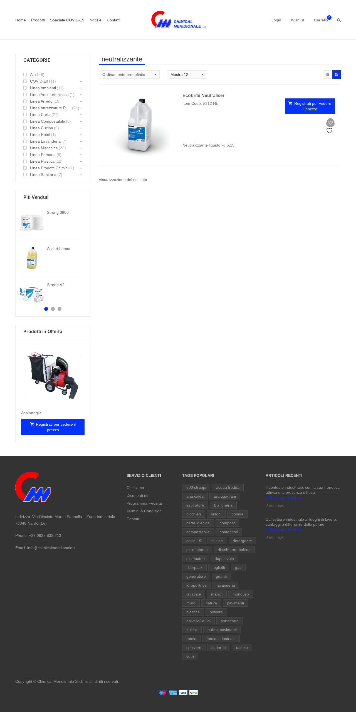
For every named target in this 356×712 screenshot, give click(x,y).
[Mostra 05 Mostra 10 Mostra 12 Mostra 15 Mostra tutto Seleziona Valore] (186, 74)
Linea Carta (40, 114)
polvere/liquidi (198, 621)
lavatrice (193, 594)
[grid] (327, 74)
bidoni (216, 514)
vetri (190, 656)
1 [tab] (46, 309)
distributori (195, 558)
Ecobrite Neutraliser (203, 95)
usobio (242, 647)
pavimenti (235, 603)
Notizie (96, 20)
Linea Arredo (41, 101)
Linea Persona (43, 154)
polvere (216, 612)
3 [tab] (59, 309)
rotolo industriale (221, 638)
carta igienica (198, 523)
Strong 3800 (58, 212)
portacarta (230, 621)
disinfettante (197, 549)
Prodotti (38, 20)
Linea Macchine (44, 148)
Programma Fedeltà (144, 503)
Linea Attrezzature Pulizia (50, 108)
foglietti (218, 567)
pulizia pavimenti (222, 629)
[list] (336, 74)
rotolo (191, 638)
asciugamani (225, 496)
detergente (242, 541)
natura (211, 603)
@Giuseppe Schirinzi (284, 497)
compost (227, 523)
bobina (237, 514)
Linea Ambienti (43, 88)
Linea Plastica (42, 161)
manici (216, 594)
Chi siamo (135, 487)
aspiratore (195, 505)
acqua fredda (227, 487)
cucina (217, 541)
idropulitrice (196, 585)
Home (20, 20)
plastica (193, 612)
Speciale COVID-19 (67, 20)
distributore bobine (234, 549)
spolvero (193, 647)
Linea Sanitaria (43, 174)
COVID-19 (39, 81)
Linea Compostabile (47, 121)
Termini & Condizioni (144, 511)
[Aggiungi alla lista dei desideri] (330, 126)
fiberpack (194, 567)
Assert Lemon (59, 248)
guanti (221, 576)
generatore (196, 576)
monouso (241, 594)
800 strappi (196, 487)
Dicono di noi (138, 495)
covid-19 (193, 541)
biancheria (223, 505)
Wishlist (297, 20)
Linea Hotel (40, 134)
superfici (218, 647)
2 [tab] (53, 309)
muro (191, 603)
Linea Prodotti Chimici (49, 168)
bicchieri (193, 514)
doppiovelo (224, 558)
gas (238, 567)
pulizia (191, 629)
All (32, 74)
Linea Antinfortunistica (49, 94)
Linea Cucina (41, 128)
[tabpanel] (53, 258)
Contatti (113, 20)
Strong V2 (56, 284)
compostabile (198, 532)
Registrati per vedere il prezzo (312, 106)
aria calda (195, 496)
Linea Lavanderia (45, 141)
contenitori (229, 532)
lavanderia (226, 585)
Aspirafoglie (31, 413)
